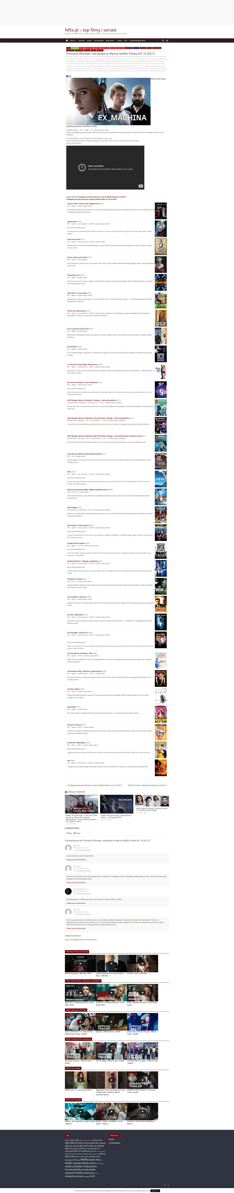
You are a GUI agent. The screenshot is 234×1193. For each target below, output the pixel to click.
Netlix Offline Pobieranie (117, 48)
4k (77, 1140)
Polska (149, 48)
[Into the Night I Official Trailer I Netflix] (111, 1051)
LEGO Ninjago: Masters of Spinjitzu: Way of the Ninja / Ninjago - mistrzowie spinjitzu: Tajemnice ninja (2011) (112, 63)
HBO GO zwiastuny (82, 1151)
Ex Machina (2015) (133, 56)
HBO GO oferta (71, 1146)
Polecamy (142, 48)
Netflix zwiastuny (85, 1172)
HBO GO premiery (72, 1148)
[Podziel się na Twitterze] (70, 76)
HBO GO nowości (98, 1143)
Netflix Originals (100, 1163)
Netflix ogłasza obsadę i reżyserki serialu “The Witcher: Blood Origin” (151, 809)
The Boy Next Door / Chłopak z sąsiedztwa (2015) (78, 68)
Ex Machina (70, 130)
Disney (84, 1140)
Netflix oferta (89, 1163)
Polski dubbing (156, 48)
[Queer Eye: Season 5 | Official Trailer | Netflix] (80, 1051)
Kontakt (111, 1139)
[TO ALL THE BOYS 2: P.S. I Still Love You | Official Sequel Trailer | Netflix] (80, 1022)
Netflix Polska (104, 48)
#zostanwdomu (70, 1140)
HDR (75, 1160)
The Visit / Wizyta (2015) (113, 70)
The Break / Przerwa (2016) (99, 68)
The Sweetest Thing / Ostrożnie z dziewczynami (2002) (93, 70)
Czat (125, 40)
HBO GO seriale (86, 1148)
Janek (77, 56)
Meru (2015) (73, 66)
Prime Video (110, 40)
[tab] (69, 834)
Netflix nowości (73, 1163)
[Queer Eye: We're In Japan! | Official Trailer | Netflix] (142, 1051)
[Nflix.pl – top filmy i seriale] (67, 41)
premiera (78, 1176)
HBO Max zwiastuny (94, 1154)
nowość (69, 1176)
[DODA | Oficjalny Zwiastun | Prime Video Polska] (142, 992)
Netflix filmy (95, 1159)
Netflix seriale (81, 1169)
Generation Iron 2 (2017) (76, 59)
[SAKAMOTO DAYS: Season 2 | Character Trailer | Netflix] (142, 1080)
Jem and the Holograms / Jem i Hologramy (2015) (85, 61)
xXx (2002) (163, 70)
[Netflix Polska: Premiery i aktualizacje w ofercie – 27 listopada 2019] (116, 796)
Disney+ (89, 40)
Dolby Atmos (89, 1140)
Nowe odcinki (128, 48)
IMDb (78, 1160)
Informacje (75, 48)
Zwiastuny (100, 50)
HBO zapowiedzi (90, 1157)
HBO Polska (70, 1156)
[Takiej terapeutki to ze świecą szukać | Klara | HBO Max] (111, 963)
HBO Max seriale (70, 1154)
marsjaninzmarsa (81, 889)
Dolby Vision (97, 1140)
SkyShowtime (98, 40)
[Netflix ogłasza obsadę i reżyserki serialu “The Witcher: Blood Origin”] (152, 796)
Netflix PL (97, 48)
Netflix (72, 40)
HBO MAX (82, 40)
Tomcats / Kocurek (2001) (136, 70)
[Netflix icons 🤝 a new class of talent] (80, 1080)
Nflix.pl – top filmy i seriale (91, 30)
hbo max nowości (101, 1151)
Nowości (136, 48)
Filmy (68, 48)
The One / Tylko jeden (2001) (131, 68)
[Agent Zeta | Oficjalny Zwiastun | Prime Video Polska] (80, 992)
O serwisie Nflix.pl (114, 1143)
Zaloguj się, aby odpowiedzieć (76, 860)
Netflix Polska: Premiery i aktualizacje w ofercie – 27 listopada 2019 (116, 816)
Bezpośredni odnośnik (83, 850)
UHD (92, 1176)
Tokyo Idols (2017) (125, 70)
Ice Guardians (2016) (143, 59)
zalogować (75, 940)
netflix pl (70, 1166)
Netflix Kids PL (88, 48)
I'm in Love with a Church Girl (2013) (128, 59)
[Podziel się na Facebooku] (67, 76)
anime (80, 1140)
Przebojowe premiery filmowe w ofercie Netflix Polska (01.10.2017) (102, 197)
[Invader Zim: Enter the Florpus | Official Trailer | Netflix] (142, 1022)
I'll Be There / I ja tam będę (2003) (92, 59)
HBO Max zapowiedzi (81, 1154)
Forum (119, 40)
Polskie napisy (79, 50)
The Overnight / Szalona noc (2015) (148, 68)
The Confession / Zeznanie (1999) (115, 68)
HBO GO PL (84, 1146)
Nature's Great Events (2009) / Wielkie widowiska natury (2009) (93, 66)
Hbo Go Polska (97, 1145)
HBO (67, 1143)
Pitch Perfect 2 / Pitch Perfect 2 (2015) (139, 66)
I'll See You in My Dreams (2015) (109, 59)
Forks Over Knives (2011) (145, 56)
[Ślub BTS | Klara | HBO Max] (142, 963)
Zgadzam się (155, 1191)
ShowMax (87, 1176)
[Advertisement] (117, 13)
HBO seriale (80, 1156)
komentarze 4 (85, 56)
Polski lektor (70, 50)
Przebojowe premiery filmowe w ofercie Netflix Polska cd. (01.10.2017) (91, 199)
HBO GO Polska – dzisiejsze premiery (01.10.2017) (148, 785)
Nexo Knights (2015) (119, 66)
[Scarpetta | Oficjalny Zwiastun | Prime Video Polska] (111, 992)
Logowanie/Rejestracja (137, 40)
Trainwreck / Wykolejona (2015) (152, 70)
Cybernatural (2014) (123, 56)
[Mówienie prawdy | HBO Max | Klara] (80, 963)
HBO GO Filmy (84, 1143)
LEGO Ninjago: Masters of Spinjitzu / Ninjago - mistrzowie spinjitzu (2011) (117, 61)
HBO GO (74, 1143)
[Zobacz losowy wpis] (167, 41)
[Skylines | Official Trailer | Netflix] (111, 1022)
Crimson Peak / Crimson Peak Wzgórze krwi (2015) (104, 56)
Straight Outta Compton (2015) (158, 66)
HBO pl (102, 1153)
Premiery (87, 50)
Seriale (93, 50)
